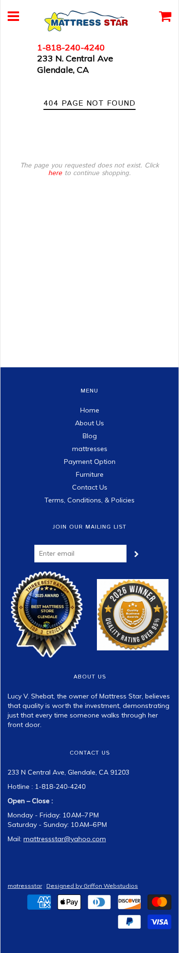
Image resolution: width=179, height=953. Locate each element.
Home (89, 410)
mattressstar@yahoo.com (64, 839)
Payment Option (90, 461)
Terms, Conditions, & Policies (89, 500)
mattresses (89, 448)
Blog (90, 436)
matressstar (25, 885)
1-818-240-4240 (71, 47)
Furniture (90, 474)
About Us (89, 423)
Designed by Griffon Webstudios (92, 885)
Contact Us (89, 487)
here (55, 173)
